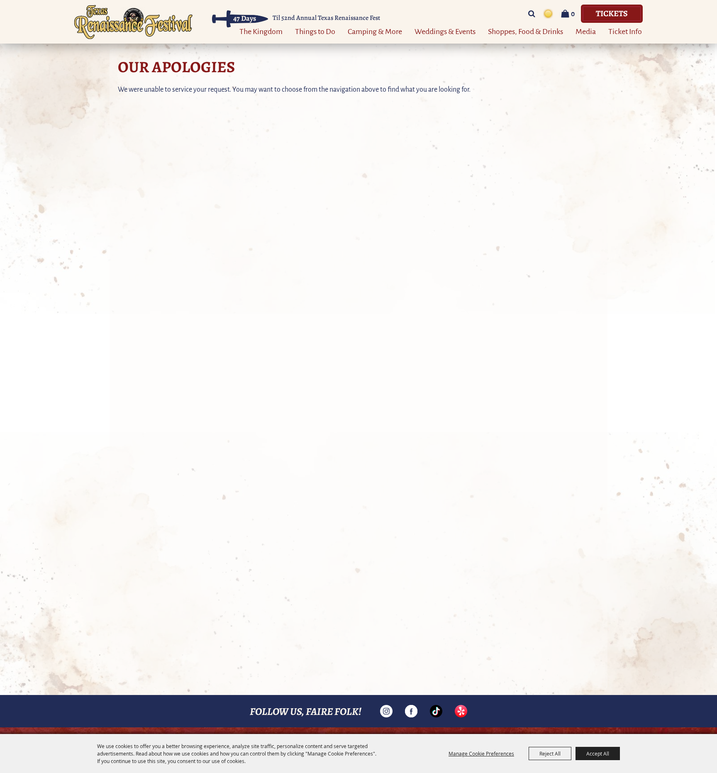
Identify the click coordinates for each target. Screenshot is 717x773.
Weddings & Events (445, 31)
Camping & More (375, 31)
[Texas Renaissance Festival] (133, 21)
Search (531, 13)
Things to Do (315, 31)
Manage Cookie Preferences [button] (481, 753)
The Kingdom (261, 31)
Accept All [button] (597, 753)
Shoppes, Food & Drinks (525, 31)
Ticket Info (625, 31)
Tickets (612, 13)
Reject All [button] (550, 753)
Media (586, 31)
